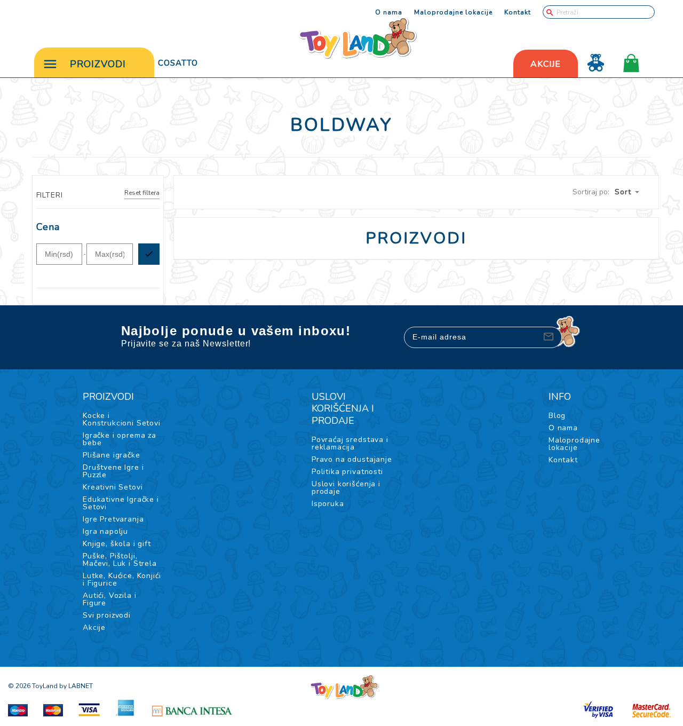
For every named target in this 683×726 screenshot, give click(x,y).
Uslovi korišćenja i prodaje (346, 487)
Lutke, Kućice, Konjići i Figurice (122, 579)
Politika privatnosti (347, 472)
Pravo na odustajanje (352, 459)
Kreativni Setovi (112, 487)
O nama (388, 12)
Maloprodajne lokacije (453, 12)
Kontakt (517, 12)
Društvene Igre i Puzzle (113, 471)
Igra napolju (105, 531)
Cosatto (178, 63)
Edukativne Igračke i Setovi (121, 503)
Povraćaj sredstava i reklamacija (350, 443)
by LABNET (76, 686)
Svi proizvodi (107, 615)
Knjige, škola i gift (117, 544)
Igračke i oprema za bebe (119, 439)
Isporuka (328, 504)
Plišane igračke (111, 455)
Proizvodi (98, 64)
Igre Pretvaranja (113, 519)
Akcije (94, 627)
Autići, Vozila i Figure (109, 599)
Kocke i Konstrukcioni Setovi (122, 419)
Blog (557, 416)
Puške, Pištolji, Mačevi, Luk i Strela (120, 560)
